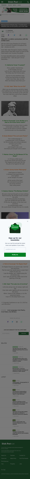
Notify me (15, 254)
